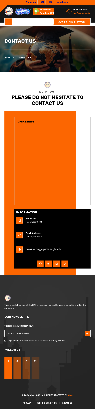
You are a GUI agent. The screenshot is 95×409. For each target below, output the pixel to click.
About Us (67, 403)
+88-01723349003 (34, 222)
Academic (62, 2)
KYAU (70, 395)
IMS (50, 2)
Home (7, 57)
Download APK (47, 13)
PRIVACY (27, 403)
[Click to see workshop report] (22, 11)
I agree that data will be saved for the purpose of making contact (36, 341)
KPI (42, 2)
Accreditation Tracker (72, 22)
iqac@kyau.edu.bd (82, 13)
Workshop (31, 2)
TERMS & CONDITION (47, 403)
